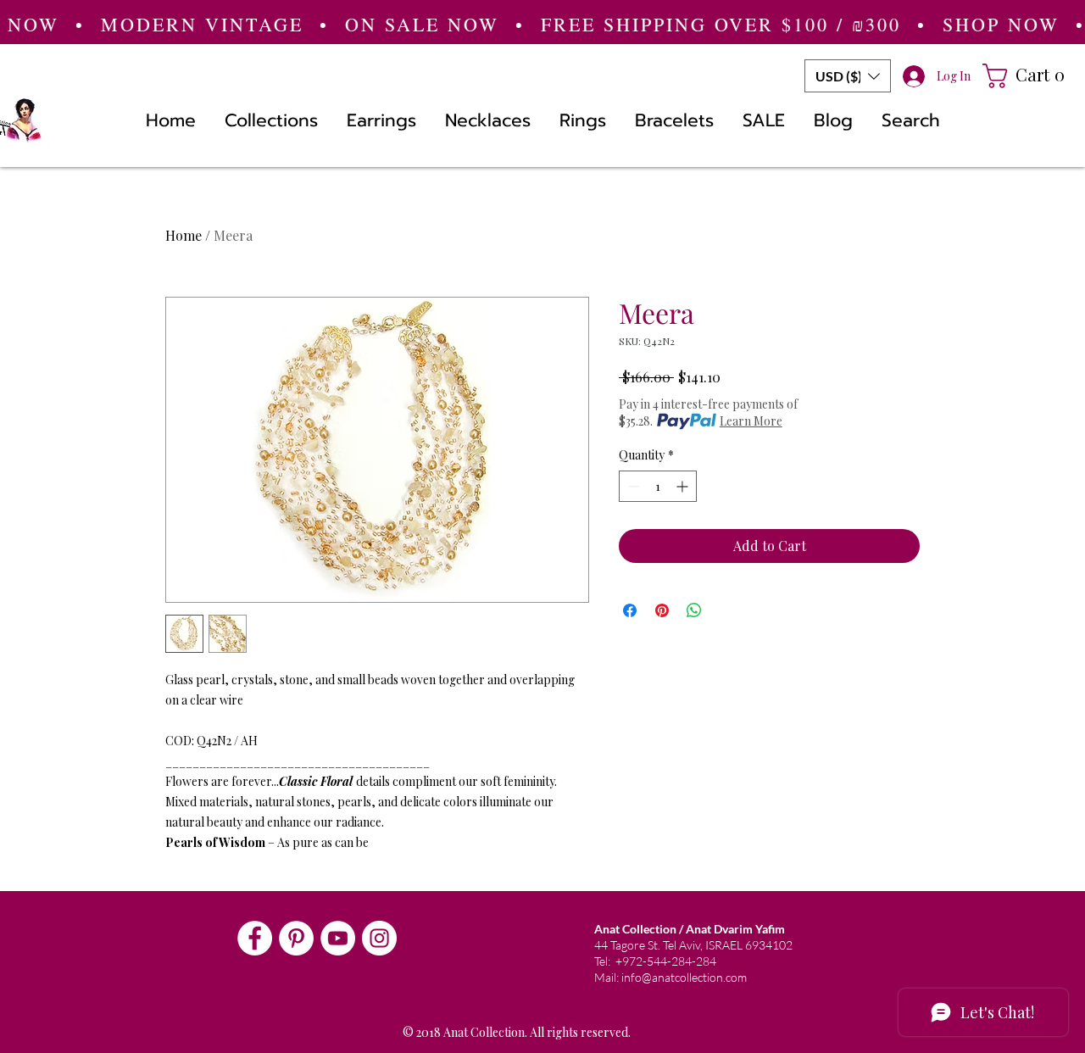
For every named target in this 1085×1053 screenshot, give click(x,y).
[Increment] (683, 486)
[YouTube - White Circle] (337, 938)
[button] (847, 75)
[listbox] (847, 75)
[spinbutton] (658, 486)
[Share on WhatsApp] (694, 610)
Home (183, 235)
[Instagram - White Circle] (379, 938)
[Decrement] (632, 486)
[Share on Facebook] (630, 610)
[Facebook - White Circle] (254, 938)
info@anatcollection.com (684, 977)
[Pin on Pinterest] (662, 610)
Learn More (751, 421)
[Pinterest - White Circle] (296, 938)
